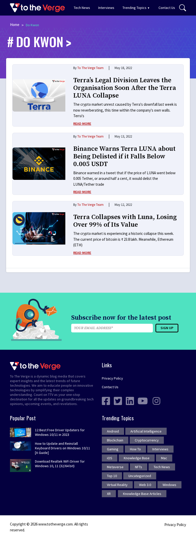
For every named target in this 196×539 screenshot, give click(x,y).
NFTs (138, 467)
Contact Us (166, 7)
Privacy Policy (112, 378)
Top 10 (112, 476)
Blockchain (115, 440)
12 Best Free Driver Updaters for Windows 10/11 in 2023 (60, 432)
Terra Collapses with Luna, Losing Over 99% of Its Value (125, 221)
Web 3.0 (145, 484)
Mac (164, 458)
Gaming (112, 449)
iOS (109, 458)
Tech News (82, 7)
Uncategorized (139, 476)
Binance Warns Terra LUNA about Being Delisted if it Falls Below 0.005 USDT (124, 156)
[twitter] (118, 400)
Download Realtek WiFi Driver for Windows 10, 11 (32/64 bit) (60, 463)
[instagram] (156, 400)
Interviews (106, 7)
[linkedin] (130, 400)
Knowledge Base (137, 458)
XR (109, 493)
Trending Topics (134, 7)
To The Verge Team (90, 68)
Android (113, 431)
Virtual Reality (117, 484)
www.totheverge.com (55, 524)
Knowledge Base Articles (142, 493)
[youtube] (143, 400)
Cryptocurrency (147, 440)
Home (14, 24)
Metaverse (115, 467)
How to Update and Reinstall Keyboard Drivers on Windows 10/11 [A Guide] (62, 448)
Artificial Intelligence (146, 431)
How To (135, 449)
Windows (169, 484)
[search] (182, 7)
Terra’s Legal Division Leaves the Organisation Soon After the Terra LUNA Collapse (124, 88)
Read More (82, 123)
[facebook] (106, 400)
